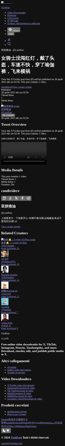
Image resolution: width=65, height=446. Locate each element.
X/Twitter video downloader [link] (20, 385)
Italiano (16, 31)
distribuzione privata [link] (17, 411)
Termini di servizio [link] (16, 372)
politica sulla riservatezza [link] (19, 370)
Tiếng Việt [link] (13, 426)
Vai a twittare (8, 115)
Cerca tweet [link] (13, 18)
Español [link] (9, 422)
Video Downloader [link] (16, 12)
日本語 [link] (58, 422)
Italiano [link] (22, 426)
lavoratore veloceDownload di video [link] (24, 399)
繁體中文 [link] (23, 419)
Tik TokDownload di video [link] (20, 390)
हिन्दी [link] (3, 422)
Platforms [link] (11, 15)
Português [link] (46, 422)
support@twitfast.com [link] (11, 443)
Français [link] (17, 422)
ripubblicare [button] (7, 87)
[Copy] (4, 198)
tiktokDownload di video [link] (19, 393)
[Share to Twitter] (16, 198)
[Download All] (10, 198)
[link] (9, 40)
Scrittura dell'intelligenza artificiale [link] (23, 23)
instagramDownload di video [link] (21, 388)
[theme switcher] (6, 430)
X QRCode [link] (12, 20)
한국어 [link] (4, 426)
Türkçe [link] (33, 426)
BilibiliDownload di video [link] (19, 396)
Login (10, 34)
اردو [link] (53, 422)
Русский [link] (37, 422)
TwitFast (16, 437)
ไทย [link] (28, 426)
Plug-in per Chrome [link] (16, 414)
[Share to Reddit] (28, 198)
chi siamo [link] (11, 367)
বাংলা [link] (31, 422)
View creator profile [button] (22, 87)
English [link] (4, 419)
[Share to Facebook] (22, 198)
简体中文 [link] (13, 419)
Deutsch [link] (25, 422)
